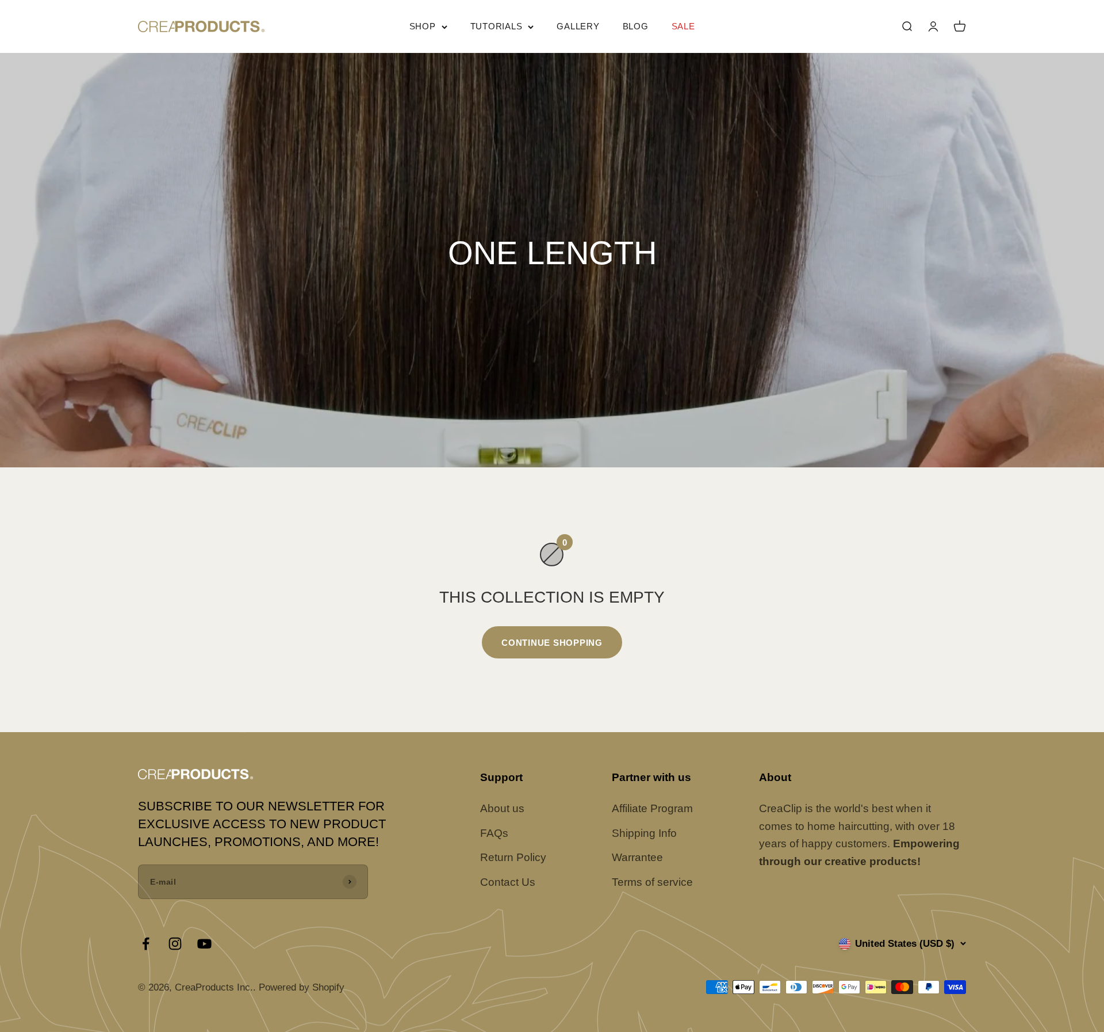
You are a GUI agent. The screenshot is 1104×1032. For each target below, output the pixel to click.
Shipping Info (644, 833)
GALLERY (578, 26)
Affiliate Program (652, 808)
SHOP (422, 26)
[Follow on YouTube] (204, 943)
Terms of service (652, 882)
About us (502, 808)
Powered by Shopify (301, 987)
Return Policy (513, 857)
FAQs (494, 833)
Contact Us (507, 882)
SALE (683, 26)
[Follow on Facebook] (146, 943)
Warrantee (637, 857)
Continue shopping (552, 643)
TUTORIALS (496, 26)
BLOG (636, 26)
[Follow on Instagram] (175, 943)
